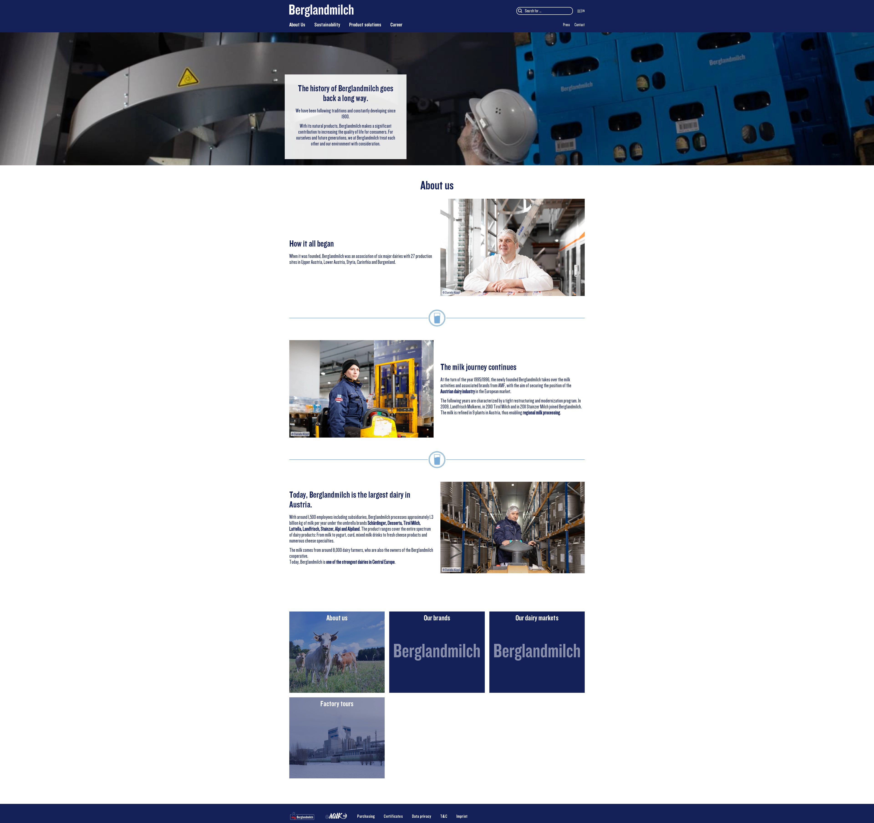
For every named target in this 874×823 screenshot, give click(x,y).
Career (396, 25)
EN (583, 11)
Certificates (393, 816)
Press (566, 24)
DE (578, 11)
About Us (297, 25)
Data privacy (421, 816)
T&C (443, 816)
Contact (579, 24)
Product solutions (365, 25)
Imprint (461, 816)
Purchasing (366, 816)
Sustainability (327, 25)
